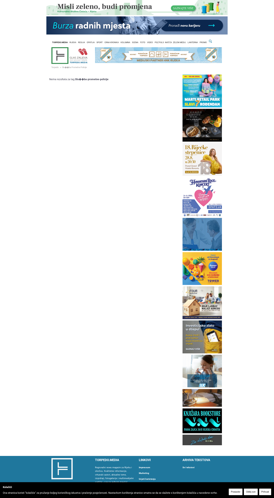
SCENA (135, 42)
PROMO (203, 42)
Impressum (144, 467)
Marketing (144, 473)
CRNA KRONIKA (111, 42)
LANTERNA (193, 42)
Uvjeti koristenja (147, 479)
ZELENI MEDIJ (179, 42)
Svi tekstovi (189, 467)
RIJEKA (72, 42)
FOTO (142, 42)
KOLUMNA (125, 42)
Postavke (235, 492)
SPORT (99, 42)
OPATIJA (91, 42)
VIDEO (150, 42)
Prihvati (265, 492)
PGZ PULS (159, 42)
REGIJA (81, 42)
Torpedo (55, 67)
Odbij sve (251, 492)
